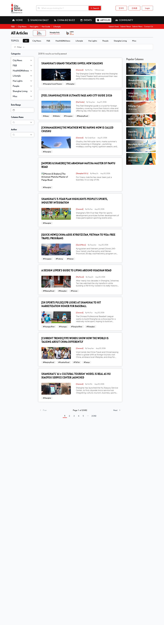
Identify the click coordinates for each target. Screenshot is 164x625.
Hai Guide (46, 26)
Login (147, 8)
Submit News (137, 26)
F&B (13, 26)
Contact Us (148, 26)
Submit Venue (125, 26)
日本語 (134, 8)
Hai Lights (34, 26)
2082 (93, 416)
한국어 (121, 8)
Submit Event (114, 26)
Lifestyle (57, 26)
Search (96, 8)
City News (22, 26)
